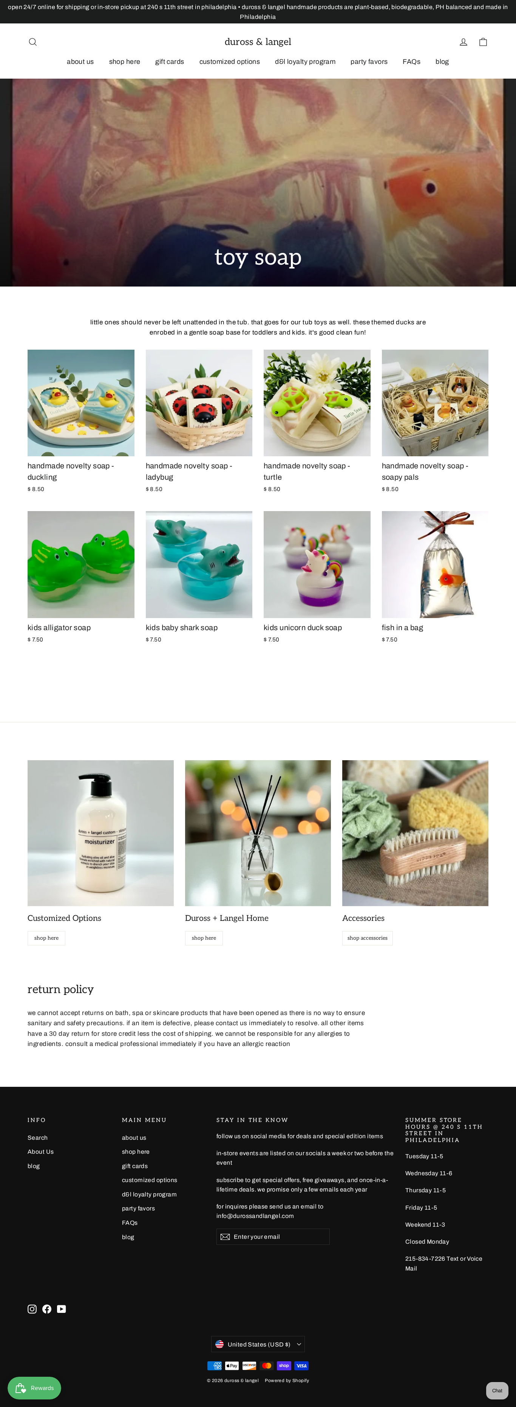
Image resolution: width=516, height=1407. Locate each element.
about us (80, 61)
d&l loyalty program (305, 61)
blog (442, 61)
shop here (125, 61)
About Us (41, 1151)
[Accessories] (415, 833)
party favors (369, 61)
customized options (229, 61)
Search (38, 1137)
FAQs (411, 61)
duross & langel (258, 42)
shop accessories (368, 938)
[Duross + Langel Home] (258, 833)
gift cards (169, 61)
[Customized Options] (101, 833)
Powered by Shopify (287, 1380)
